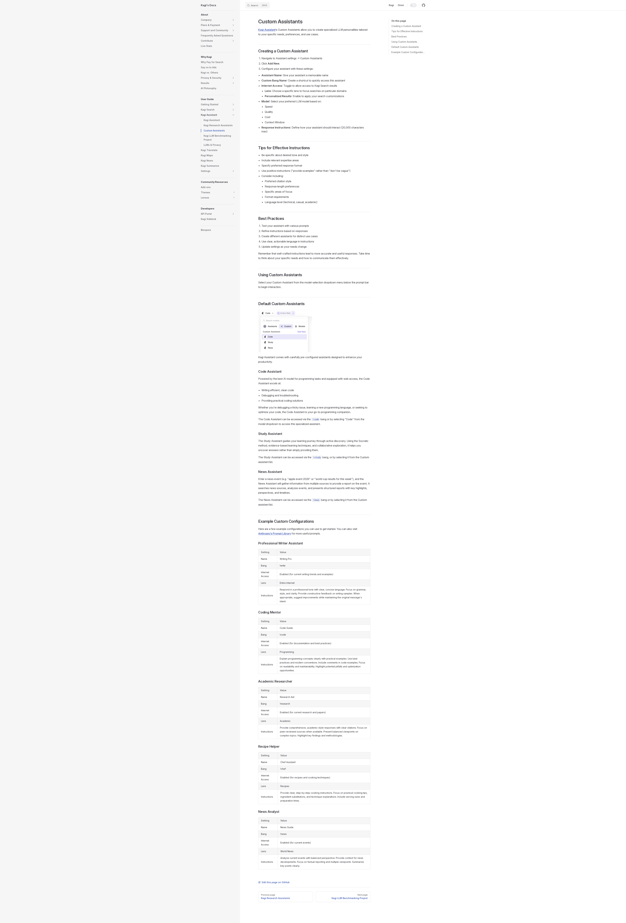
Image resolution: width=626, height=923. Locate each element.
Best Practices (399, 36)
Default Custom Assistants (405, 47)
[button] (218, 14)
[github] (423, 5)
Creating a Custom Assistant (406, 26)
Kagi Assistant (267, 29)
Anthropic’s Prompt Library (274, 533)
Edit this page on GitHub (276, 882)
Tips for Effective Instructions (407, 31)
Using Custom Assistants (404, 41)
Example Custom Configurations (408, 52)
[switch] (413, 5)
